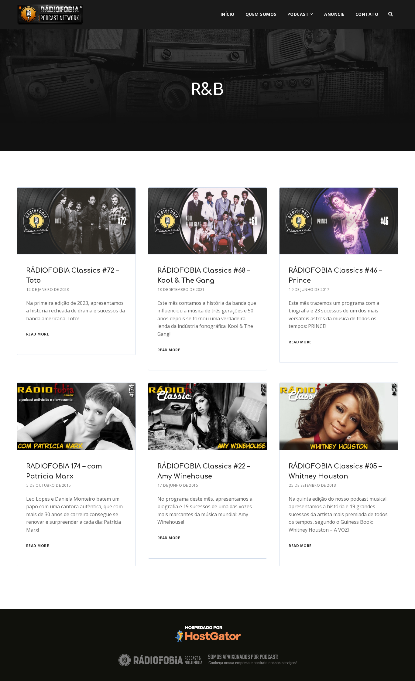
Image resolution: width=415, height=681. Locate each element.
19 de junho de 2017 (309, 289)
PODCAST (298, 14)
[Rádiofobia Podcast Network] (50, 14)
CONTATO (367, 14)
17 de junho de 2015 (178, 485)
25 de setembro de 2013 (312, 485)
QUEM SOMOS (260, 14)
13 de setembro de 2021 (181, 289)
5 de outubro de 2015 (48, 485)
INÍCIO (228, 14)
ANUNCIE (334, 14)
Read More (37, 334)
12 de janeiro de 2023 (47, 289)
